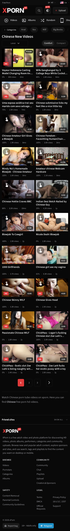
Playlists (40, 474)
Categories (11, 29)
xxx (34, 29)
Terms (39, 497)
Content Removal (11, 495)
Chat (39, 469)
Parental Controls (11, 500)
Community (42, 465)
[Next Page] (49, 382)
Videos (6, 465)
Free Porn (6, 3)
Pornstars (7, 469)
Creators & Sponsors (46, 483)
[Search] (39, 10)
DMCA (39, 501)
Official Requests (41, 507)
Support (57, 506)
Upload (40, 478)
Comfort (48, 43)
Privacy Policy (59, 497)
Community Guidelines (13, 504)
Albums (6, 478)
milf (44, 29)
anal (23, 29)
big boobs (58, 29)
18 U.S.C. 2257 (59, 501)
